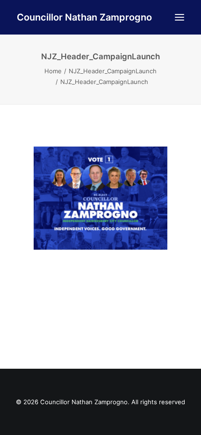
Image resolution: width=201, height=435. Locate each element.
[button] (179, 17)
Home (53, 71)
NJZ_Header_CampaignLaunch (113, 71)
